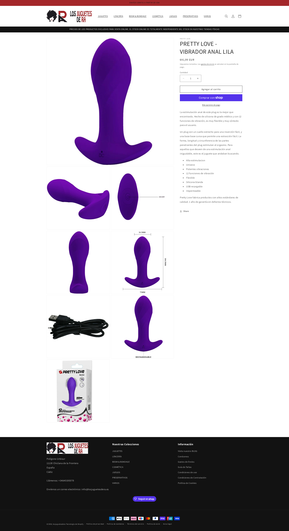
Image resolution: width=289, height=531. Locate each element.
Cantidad (184, 72)
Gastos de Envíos (186, 461)
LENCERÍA (117, 456)
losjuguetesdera (59, 524)
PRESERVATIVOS (119, 477)
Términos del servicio (135, 524)
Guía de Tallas (184, 467)
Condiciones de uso (187, 472)
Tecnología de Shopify (75, 524)
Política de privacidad (95, 524)
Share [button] (186, 211)
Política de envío (153, 524)
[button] (104, 16)
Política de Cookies (187, 483)
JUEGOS (116, 472)
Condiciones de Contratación (192, 477)
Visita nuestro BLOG (187, 451)
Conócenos (183, 456)
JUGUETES (117, 451)
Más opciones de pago (211, 105)
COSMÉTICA (117, 467)
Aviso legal (167, 524)
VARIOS (115, 483)
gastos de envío (207, 64)
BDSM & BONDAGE (121, 461)
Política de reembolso (115, 524)
